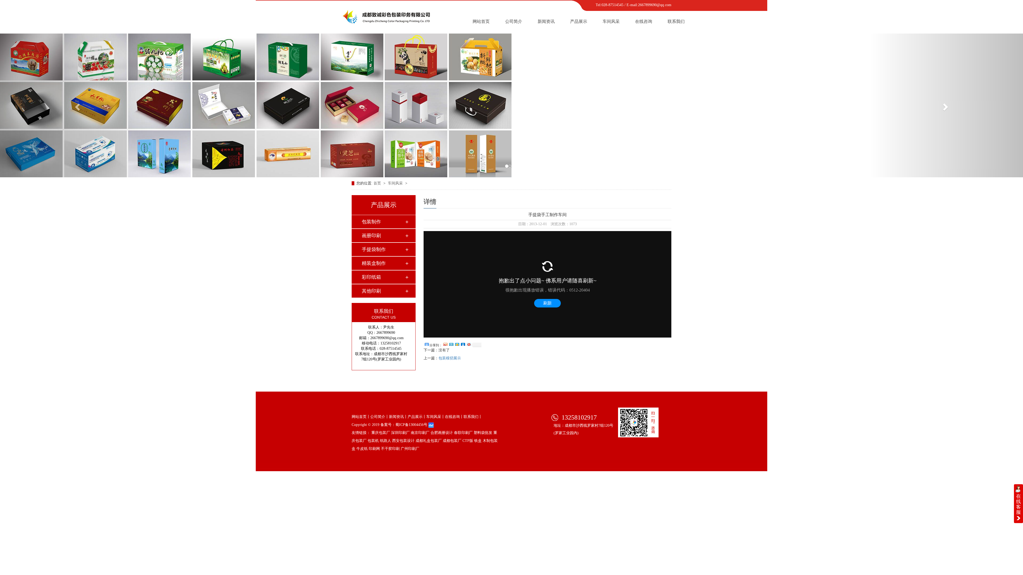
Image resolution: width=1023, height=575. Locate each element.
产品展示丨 (417, 417)
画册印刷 (371, 235)
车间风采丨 (435, 417)
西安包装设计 (403, 441)
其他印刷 (371, 291)
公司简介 (513, 21)
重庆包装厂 (380, 433)
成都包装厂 (452, 441)
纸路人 (385, 441)
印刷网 (374, 449)
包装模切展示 (450, 358)
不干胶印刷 (390, 449)
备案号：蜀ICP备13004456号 (403, 425)
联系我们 (676, 21)
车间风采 (611, 21)
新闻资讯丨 (398, 417)
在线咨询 (643, 21)
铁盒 (478, 441)
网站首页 (481, 21)
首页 (378, 183)
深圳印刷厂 (400, 433)
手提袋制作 (374, 249)
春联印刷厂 (463, 433)
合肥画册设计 (442, 433)
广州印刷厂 (410, 449)
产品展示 (578, 21)
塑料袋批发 (483, 433)
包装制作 (371, 221)
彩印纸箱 (371, 277)
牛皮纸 (362, 449)
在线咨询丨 (454, 417)
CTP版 (467, 441)
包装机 (373, 441)
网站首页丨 (361, 417)
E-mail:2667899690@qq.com (649, 5)
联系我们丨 (473, 417)
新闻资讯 (546, 21)
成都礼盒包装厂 (429, 441)
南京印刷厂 (420, 433)
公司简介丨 (379, 417)
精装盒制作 (374, 263)
